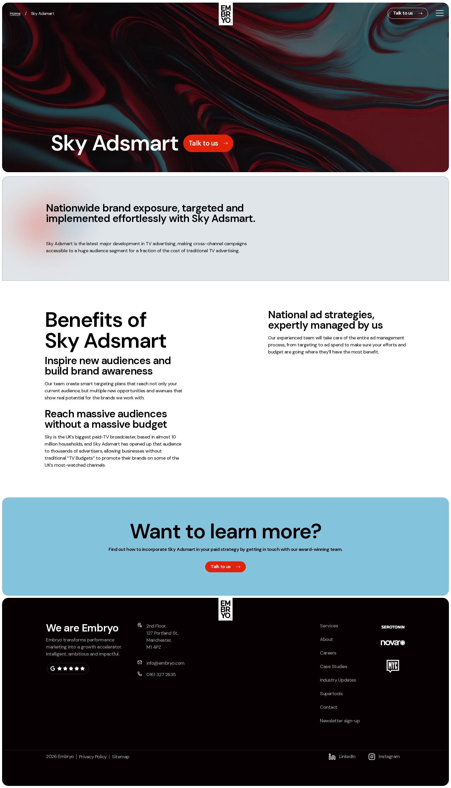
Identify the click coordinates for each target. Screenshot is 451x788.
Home (15, 13)
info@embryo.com (165, 663)
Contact (328, 707)
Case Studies (333, 666)
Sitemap (120, 757)
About (326, 639)
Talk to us (403, 13)
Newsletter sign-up (340, 721)
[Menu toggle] (440, 13)
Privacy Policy (93, 757)
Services (329, 626)
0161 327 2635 (161, 674)
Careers (328, 653)
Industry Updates (338, 680)
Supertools (331, 693)
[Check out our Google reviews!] (68, 668)
